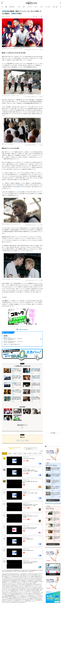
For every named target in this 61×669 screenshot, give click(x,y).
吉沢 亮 (32, 184)
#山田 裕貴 (26, 440)
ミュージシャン (29, 6)
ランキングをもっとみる (51, 544)
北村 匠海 (11, 177)
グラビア (41, 6)
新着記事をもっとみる (51, 500)
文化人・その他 (55, 6)
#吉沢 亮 (22, 440)
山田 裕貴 (17, 186)
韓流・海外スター (12, 6)
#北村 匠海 (18, 440)
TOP (2, 6)
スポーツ (36, 6)
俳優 (6, 6)
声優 (23, 6)
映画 (22, 427)
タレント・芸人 (47, 6)
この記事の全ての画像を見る (23, 329)
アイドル (19, 6)
